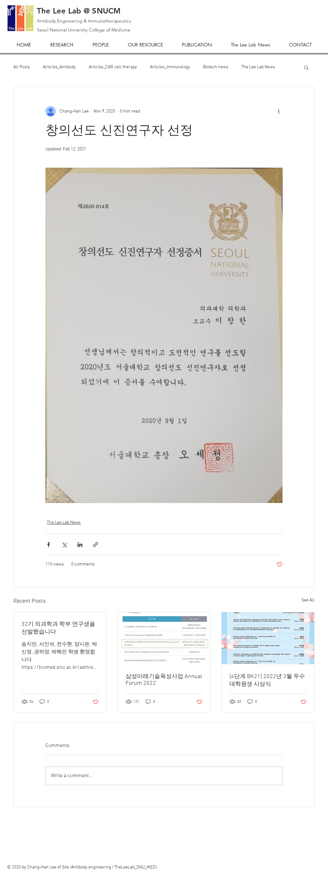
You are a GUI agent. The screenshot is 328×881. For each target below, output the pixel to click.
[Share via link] (96, 544)
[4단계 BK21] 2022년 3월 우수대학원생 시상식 (267, 680)
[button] (306, 67)
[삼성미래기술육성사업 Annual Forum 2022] (164, 638)
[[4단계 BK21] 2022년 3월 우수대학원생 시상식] (268, 638)
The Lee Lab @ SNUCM (79, 10)
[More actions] (279, 111)
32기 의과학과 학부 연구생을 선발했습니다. (58, 628)
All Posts (21, 67)
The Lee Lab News (258, 67)
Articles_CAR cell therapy (113, 67)
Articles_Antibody (59, 67)
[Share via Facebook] (48, 544)
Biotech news (215, 67)
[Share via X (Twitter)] (64, 544)
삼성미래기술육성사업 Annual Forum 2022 (164, 680)
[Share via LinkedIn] (80, 544)
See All (308, 600)
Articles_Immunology (170, 67)
